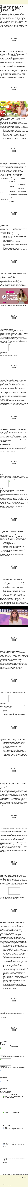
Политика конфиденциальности (10, 1184)
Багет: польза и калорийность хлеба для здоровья (15, 1174)
